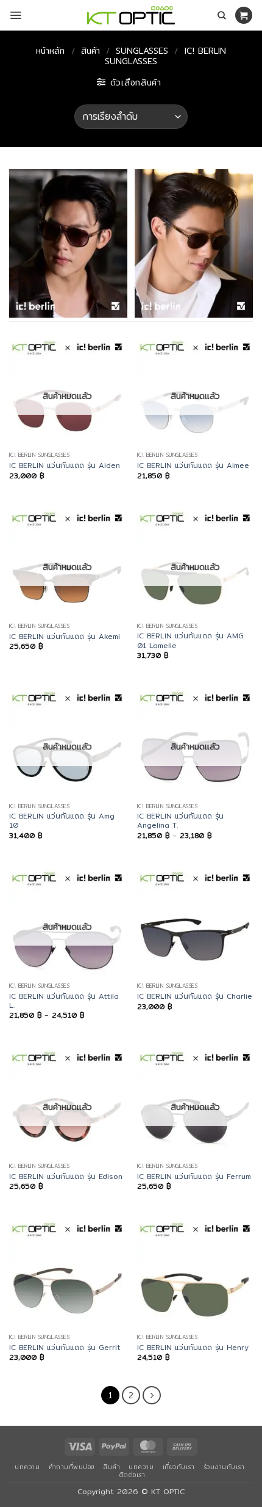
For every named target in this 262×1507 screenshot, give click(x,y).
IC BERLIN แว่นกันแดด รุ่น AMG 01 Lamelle (190, 640)
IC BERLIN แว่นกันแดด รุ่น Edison (65, 1176)
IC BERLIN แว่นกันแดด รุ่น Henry (193, 1347)
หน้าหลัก (50, 50)
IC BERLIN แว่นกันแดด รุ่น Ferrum (194, 1176)
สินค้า (90, 50)
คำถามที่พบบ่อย (72, 1467)
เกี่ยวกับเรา (179, 1467)
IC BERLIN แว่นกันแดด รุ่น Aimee (193, 465)
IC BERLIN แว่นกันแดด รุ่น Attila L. (64, 1000)
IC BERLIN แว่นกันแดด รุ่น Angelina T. (180, 820)
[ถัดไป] (151, 1395)
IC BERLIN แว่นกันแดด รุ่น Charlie (194, 996)
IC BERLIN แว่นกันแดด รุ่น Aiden (64, 465)
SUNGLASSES (142, 50)
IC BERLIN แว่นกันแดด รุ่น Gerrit (65, 1347)
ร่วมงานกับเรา (224, 1467)
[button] (15, 15)
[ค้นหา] (221, 15)
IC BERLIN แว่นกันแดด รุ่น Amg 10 (62, 820)
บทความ (27, 1467)
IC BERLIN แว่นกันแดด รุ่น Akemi (64, 636)
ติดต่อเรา (132, 1475)
